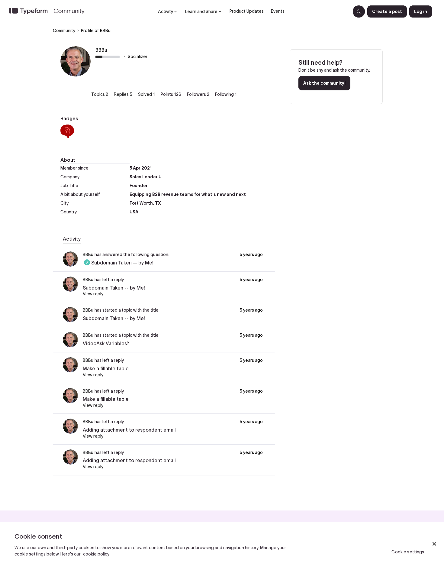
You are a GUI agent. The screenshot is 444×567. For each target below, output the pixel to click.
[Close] (434, 544)
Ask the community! (324, 83)
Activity (72, 238)
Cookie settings (407, 551)
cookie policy (96, 554)
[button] (387, 11)
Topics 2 (100, 94)
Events (278, 11)
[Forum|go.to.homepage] (49, 11)
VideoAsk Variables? (106, 343)
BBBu (101, 50)
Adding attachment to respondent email (129, 430)
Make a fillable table (106, 368)
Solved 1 (147, 94)
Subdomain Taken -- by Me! (118, 262)
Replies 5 (123, 94)
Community (64, 30)
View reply (93, 293)
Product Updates (247, 11)
